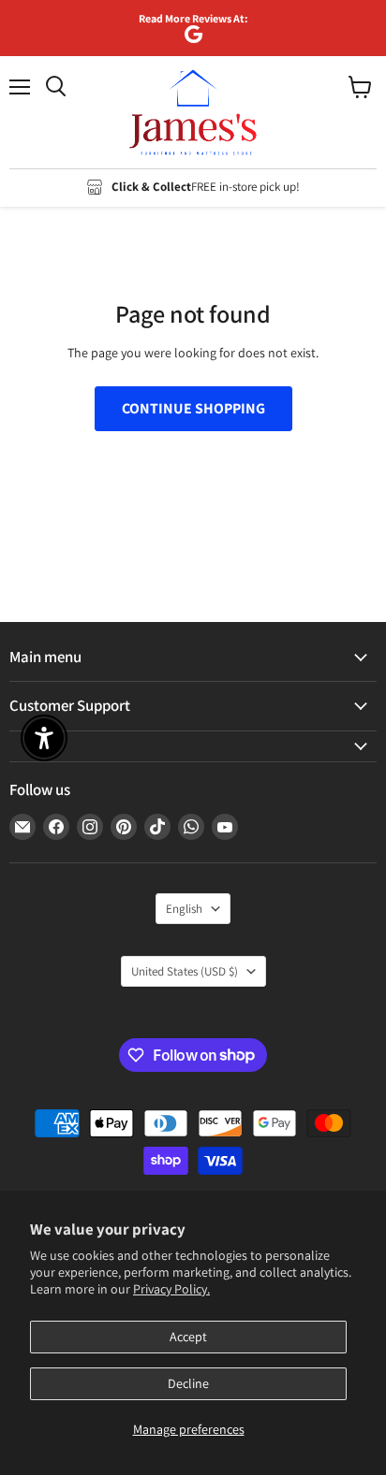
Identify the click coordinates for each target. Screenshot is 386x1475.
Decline (188, 1383)
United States (184, 971)
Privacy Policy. (171, 1288)
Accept (188, 1336)
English (184, 909)
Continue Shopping (193, 408)
